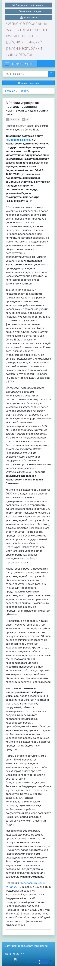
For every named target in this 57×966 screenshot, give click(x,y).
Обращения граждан (29, 11)
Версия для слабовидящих (30, 5)
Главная (10, 90)
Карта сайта (30, 17)
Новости (24, 90)
